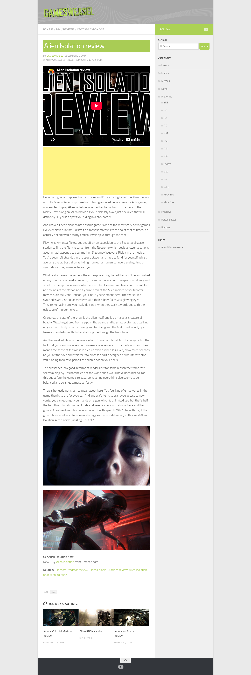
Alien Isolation (65, 562)
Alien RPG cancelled (91, 631)
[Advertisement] (96, 171)
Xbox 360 (83, 29)
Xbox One (98, 29)
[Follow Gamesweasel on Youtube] (206, 29)
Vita (166, 171)
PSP (166, 156)
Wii (165, 179)
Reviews (68, 29)
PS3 (51, 29)
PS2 (166, 133)
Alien (54, 592)
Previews (166, 211)
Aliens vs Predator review (71, 570)
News (164, 88)
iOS (166, 117)
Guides (165, 73)
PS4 (58, 29)
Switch (167, 163)
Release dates (168, 219)
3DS (166, 102)
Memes (165, 80)
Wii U (166, 186)
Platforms (166, 96)
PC (44, 29)
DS (165, 110)
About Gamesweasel (172, 247)
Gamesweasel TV (68, 12)
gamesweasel (55, 55)
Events (165, 65)
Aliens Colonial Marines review (108, 570)
